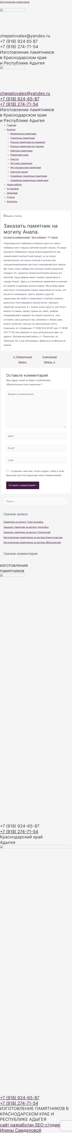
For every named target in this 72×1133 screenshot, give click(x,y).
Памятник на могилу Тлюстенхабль (24, 522)
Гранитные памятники (22, 138)
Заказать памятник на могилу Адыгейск (26, 527)
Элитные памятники (21, 150)
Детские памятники (21, 163)
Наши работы (14, 184)
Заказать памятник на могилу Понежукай (27, 532)
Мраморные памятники (23, 133)
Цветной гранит (19, 171)
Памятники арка (19, 154)
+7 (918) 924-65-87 (19, 98)
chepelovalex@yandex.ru (25, 93)
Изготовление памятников (14, 2)
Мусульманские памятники (25, 167)
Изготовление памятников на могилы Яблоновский (32, 542)
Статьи (11, 197)
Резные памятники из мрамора (27, 142)
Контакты (12, 201)
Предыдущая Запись (22, 357)
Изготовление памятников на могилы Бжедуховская (33, 537)
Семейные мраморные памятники (29, 180)
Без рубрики (39, 237)
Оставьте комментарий (17, 237)
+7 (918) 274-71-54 (19, 104)
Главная (11, 125)
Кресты (14, 159)
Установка (13, 188)
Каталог (11, 129)
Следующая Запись (49, 357)
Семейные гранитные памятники (28, 176)
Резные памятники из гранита (27, 146)
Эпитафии (12, 193)
